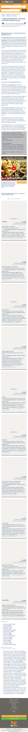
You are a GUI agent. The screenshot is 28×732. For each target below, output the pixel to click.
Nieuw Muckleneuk (10, 644)
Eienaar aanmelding (14, 718)
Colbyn (7, 641)
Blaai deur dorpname (14, 699)
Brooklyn (8, 633)
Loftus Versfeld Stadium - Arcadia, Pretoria (15, 652)
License (17, 26)
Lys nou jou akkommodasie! (14, 702)
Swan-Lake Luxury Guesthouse (11, 481)
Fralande (4, 440)
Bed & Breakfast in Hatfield (10, 267)
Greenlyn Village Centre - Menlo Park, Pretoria (15, 664)
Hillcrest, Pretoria (9, 624)
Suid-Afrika (8, 14)
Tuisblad (3, 14)
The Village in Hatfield (8, 226)
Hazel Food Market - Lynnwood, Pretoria (14, 662)
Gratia (4, 397)
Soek (24, 10)
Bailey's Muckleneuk (10, 630)
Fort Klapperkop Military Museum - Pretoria (15, 667)
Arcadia (7, 628)
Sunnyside (8, 643)
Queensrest (5, 310)
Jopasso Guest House (8, 605)
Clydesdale (8, 627)
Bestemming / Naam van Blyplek (7, 4)
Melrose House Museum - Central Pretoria (15, 676)
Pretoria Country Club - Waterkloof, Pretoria (15, 674)
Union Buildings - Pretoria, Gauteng (13, 661)
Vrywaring (14, 706)
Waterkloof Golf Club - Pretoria (12, 671)
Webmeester (14, 703)
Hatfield (7, 625)
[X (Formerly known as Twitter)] (14, 711)
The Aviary (5, 523)
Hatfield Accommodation (11, 15)
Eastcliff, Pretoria (9, 635)
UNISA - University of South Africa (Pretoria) (15, 668)
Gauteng (13, 14)
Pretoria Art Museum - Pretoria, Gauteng (14, 658)
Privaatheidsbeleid (14, 708)
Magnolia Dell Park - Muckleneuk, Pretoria (14, 654)
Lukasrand (8, 638)
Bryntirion (8, 634)
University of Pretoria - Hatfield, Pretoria (14, 651)
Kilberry (7, 640)
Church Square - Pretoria (11, 686)
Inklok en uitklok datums (5, 8)
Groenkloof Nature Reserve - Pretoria (14, 693)
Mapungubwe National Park (20, 43)
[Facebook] (13, 711)
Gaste (23, 4)
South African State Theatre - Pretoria (14, 670)
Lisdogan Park (9, 631)
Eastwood (8, 637)
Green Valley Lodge (7, 351)
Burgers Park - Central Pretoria (12, 677)
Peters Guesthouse (7, 565)
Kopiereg (14, 705)
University (21, 60)
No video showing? (22, 182)
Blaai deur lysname (14, 700)
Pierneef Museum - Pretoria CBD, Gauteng (15, 681)
